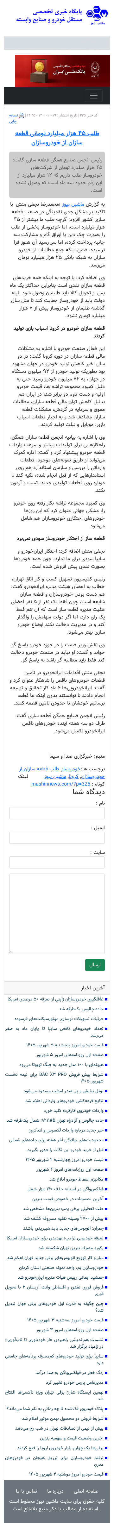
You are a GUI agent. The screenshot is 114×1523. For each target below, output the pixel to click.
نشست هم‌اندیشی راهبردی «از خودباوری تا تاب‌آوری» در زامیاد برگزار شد (54, 1343)
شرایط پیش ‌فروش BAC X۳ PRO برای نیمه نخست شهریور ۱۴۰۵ (54, 1078)
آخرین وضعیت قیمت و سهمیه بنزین (72, 1438)
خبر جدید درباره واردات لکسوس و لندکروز (66, 1130)
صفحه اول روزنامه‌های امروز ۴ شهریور (70, 1169)
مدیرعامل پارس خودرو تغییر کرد (75, 1382)
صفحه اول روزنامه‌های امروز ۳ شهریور (70, 1330)
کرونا (74, 776)
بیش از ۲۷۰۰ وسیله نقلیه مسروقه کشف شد (64, 1218)
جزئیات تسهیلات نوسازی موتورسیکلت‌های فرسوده (59, 1019)
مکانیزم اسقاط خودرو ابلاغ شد (76, 1179)
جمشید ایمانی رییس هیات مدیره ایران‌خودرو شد (61, 1277)
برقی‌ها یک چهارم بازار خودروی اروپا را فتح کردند (60, 1448)
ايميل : (90, 828)
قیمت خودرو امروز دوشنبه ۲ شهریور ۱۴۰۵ (66, 1474)
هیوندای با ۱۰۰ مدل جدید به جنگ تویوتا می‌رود (61, 1065)
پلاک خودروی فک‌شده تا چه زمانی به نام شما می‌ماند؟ (55, 1409)
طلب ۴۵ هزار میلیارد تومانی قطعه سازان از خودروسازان (57, 138)
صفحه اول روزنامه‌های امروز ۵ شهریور (70, 1055)
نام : (91, 803)
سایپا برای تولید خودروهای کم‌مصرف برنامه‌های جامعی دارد (54, 1360)
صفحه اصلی (86, 1491)
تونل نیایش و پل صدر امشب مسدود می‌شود (64, 1091)
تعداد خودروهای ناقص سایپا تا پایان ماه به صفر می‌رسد (54, 1032)
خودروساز (71, 769)
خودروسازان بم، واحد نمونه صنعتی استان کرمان (61, 1267)
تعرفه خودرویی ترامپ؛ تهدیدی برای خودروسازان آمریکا (55, 1238)
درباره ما (55, 1491)
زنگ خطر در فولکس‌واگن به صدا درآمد (69, 1372)
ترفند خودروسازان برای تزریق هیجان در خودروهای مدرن (54, 1461)
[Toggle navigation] (94, 95)
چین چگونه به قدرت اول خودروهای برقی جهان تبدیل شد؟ (54, 1307)
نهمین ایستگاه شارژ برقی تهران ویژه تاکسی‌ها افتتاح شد (54, 1396)
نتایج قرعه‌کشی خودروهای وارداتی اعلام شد (64, 1101)
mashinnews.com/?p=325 (60, 784)
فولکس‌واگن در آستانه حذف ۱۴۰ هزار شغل (66, 1189)
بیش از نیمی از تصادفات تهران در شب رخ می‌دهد (59, 1428)
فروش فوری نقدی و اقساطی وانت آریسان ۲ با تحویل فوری (54, 1291)
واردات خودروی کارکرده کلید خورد (74, 1110)
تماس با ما (26, 1491)
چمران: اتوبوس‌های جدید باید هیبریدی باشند (63, 1228)
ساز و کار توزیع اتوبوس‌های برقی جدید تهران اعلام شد (55, 1258)
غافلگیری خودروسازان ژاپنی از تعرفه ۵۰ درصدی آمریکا (56, 999)
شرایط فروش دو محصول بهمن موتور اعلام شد (63, 1418)
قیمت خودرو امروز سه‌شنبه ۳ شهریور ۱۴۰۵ (65, 1320)
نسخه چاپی (13, 118)
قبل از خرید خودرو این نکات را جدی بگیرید (65, 1150)
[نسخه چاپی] (21, 115)
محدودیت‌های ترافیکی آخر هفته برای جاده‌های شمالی (56, 1140)
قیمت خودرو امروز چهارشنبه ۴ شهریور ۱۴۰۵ (65, 1159)
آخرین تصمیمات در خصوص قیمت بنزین (68, 1199)
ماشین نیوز (55, 776)
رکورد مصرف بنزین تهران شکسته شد (71, 1248)
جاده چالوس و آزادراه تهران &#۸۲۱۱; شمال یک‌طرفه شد (55, 1120)
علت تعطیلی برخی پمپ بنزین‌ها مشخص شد (63, 1209)
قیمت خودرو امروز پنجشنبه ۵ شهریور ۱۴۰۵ (65, 1045)
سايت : (90, 852)
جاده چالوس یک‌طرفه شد (81, 1009)
